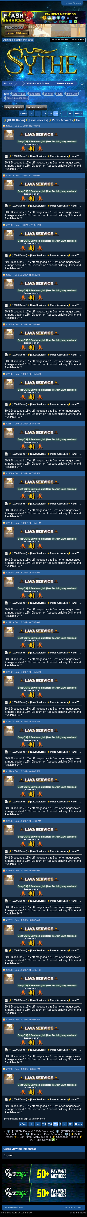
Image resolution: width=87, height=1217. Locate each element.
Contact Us (69, 1207)
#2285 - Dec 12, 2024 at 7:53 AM (23, 324)
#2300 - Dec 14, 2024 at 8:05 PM (23, 1069)
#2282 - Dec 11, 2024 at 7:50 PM (23, 175)
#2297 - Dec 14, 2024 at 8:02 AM (23, 920)
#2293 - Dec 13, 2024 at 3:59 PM (23, 721)
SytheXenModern (14, 1207)
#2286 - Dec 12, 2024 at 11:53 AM (23, 374)
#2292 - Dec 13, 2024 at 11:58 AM (23, 672)
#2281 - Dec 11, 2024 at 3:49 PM (23, 126)
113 (44, 113)
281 (71, 113)
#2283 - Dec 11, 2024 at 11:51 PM (23, 225)
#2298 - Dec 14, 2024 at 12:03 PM (23, 970)
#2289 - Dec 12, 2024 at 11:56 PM (23, 523)
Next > (78, 113)
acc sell (49, 93)
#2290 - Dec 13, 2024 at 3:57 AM (23, 572)
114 (50, 113)
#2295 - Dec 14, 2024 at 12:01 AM (23, 821)
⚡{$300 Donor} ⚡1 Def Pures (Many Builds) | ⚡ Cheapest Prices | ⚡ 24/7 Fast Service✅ (43, 1137)
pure (60, 93)
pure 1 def (72, 93)
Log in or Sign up (72, 3)
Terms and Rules (77, 1212)
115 (56, 113)
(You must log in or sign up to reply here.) (25, 1118)
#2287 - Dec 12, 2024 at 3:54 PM (23, 423)
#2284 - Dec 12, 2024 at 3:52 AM (23, 275)
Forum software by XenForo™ (16, 1212)
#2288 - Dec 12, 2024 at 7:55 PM (23, 473)
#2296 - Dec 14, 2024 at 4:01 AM (23, 870)
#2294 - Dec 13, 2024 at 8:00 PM (23, 771)
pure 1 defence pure (17, 98)
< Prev (23, 113)
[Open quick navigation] (82, 83)
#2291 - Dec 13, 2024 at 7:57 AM (23, 622)
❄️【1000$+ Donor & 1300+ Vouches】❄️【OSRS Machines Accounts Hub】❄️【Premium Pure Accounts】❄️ (44, 1133)
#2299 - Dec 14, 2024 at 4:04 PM (23, 1019)
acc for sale (19, 93)
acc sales (35, 93)
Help (79, 1207)
